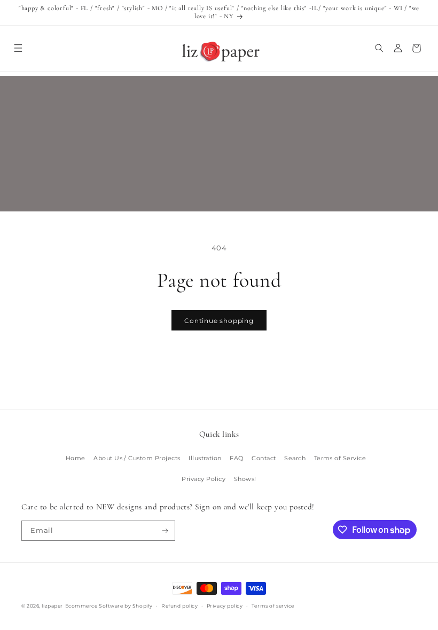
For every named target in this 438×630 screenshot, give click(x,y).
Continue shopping (219, 321)
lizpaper (52, 606)
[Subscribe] (165, 531)
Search (295, 458)
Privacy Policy (203, 479)
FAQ (236, 458)
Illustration (205, 458)
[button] (18, 48)
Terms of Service (340, 458)
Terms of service (273, 606)
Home (75, 458)
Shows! (245, 479)
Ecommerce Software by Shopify (109, 606)
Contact (264, 458)
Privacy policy (225, 606)
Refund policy (179, 606)
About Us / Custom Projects (136, 458)
